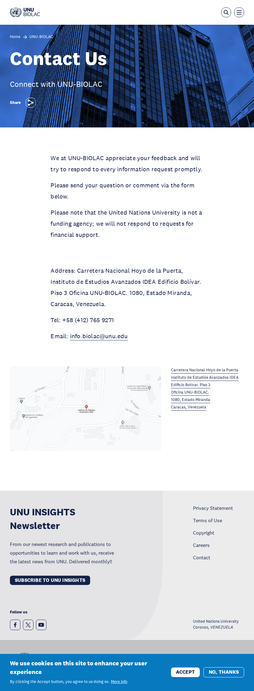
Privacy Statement (213, 508)
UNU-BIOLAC (41, 37)
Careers (201, 545)
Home (15, 37)
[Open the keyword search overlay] (226, 12)
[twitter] (28, 625)
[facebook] (15, 625)
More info (119, 681)
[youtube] (41, 625)
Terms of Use (207, 520)
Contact (201, 557)
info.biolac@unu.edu (99, 336)
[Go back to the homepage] (25, 12)
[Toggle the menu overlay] (239, 12)
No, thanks (224, 672)
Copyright (203, 533)
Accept (185, 672)
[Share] (31, 103)
